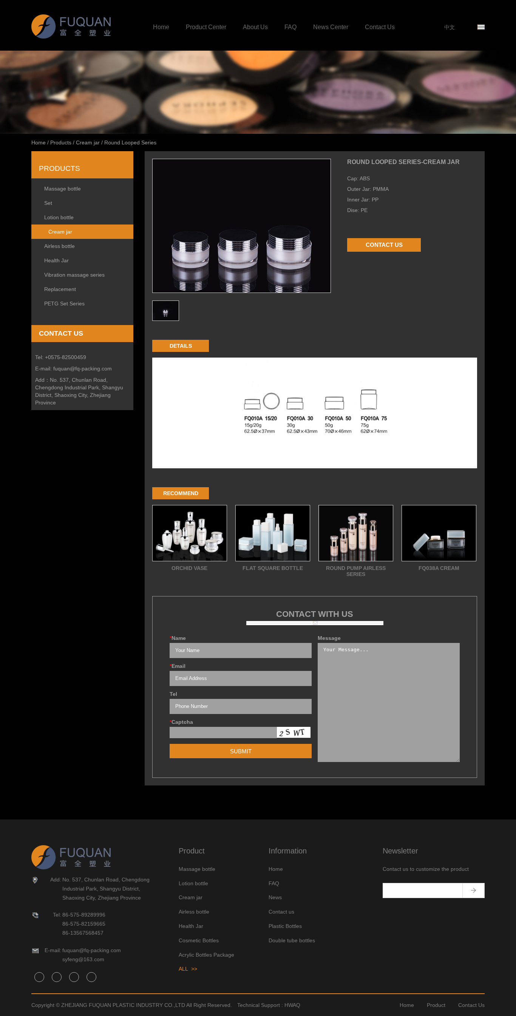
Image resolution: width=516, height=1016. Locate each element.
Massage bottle (62, 189)
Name (178, 638)
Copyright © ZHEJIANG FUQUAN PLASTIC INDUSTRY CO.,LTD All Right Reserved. (131, 1005)
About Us (255, 27)
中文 (449, 27)
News (275, 897)
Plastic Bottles (285, 926)
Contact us (281, 912)
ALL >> (188, 969)
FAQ (290, 27)
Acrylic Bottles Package (206, 955)
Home (161, 27)
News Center (330, 27)
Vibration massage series (74, 275)
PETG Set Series (64, 303)
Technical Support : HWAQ (268, 1005)
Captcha (181, 722)
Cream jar (88, 142)
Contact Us (380, 27)
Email (177, 666)
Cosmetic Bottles (199, 940)
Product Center (206, 27)
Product (436, 1005)
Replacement (60, 289)
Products (60, 142)
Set (48, 203)
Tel (173, 694)
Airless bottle (59, 246)
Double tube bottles (292, 940)
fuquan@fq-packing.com (82, 369)
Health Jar (56, 260)
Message (329, 638)
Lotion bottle (59, 217)
